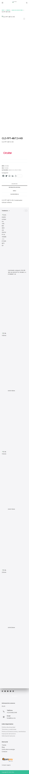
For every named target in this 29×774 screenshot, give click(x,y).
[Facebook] (2, 691)
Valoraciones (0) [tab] (14, 194)
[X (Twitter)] (5, 691)
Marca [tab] (14, 190)
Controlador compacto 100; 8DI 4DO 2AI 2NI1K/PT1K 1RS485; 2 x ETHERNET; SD (17, 272)
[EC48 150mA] (4, 509)
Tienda (4, 745)
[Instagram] (7, 691)
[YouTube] (10, 691)
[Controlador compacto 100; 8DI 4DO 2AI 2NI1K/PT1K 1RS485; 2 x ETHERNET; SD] (4, 272)
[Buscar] (26, 2)
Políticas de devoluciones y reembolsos (14, 731)
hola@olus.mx (11, 718)
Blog (3, 747)
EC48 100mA (11, 390)
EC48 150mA (11, 509)
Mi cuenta (14, 696)
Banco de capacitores (15, 170)
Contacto (4, 751)
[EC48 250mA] (4, 627)
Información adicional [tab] (14, 187)
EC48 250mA (11, 627)
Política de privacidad (8, 727)
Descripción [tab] (14, 183)
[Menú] (2, 2)
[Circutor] (7, 153)
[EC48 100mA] (4, 390)
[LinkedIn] (13, 691)
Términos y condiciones (9, 729)
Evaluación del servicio (9, 734)
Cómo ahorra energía (8, 749)
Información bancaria (8, 736)
